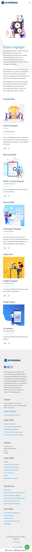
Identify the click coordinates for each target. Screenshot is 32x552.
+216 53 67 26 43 (10, 184)
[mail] (5, 148)
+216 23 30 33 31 (10, 132)
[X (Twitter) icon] (17, 542)
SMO (6, 462)
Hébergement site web (12, 521)
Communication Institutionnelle (15, 493)
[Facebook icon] (15, 542)
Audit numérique (10, 424)
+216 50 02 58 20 (10, 331)
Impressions (9, 518)
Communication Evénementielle (15, 498)
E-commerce (9, 473)
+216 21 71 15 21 (9, 231)
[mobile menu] (29, 2)
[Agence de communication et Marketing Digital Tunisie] (9, 2)
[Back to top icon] (16, 533)
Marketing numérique (12, 429)
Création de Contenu (11, 478)
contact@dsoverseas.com (12, 415)
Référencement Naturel (12, 504)
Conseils (8, 490)
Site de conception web (12, 501)
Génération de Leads (11, 467)
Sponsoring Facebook (12, 464)
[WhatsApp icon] (13, 542)
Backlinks (8, 524)
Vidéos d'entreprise (11, 470)
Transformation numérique (13, 432)
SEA (6, 475)
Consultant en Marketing (13, 427)
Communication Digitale (12, 495)
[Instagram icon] (18, 542)
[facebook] (9, 148)
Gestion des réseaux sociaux (14, 435)
